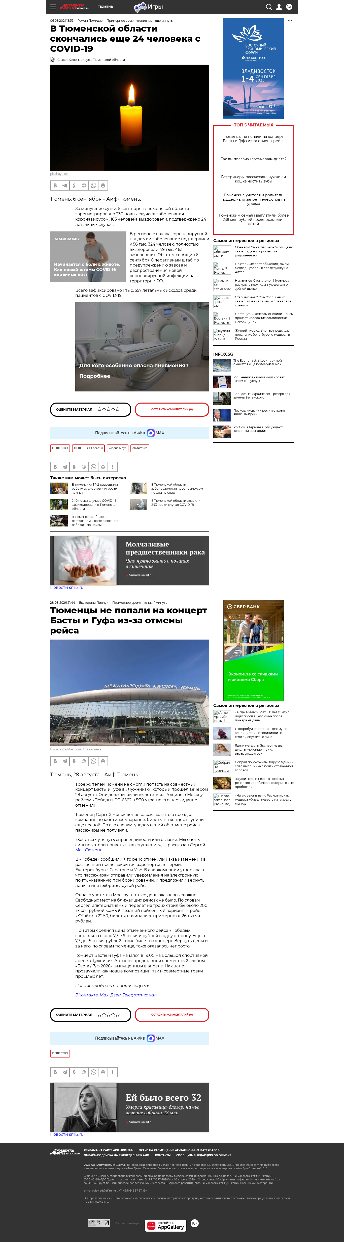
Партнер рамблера (127, 1223)
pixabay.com (60, 174)
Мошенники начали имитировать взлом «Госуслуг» (259, 379)
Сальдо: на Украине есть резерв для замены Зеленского (261, 395)
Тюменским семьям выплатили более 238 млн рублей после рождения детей (254, 219)
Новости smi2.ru (67, 587)
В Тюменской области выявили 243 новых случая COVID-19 (175, 503)
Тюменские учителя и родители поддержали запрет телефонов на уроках (254, 199)
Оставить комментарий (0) (172, 409)
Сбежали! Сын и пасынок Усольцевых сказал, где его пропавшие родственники (264, 251)
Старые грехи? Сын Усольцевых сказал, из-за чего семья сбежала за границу (263, 301)
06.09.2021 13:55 (62, 20)
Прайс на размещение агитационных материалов (179, 1150)
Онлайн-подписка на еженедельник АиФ (116, 1155)
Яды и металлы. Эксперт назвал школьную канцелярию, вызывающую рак (260, 749)
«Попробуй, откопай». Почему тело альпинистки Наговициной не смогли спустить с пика (263, 733)
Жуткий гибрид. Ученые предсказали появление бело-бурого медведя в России (264, 334)
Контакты (162, 1155)
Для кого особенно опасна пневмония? (134, 365)
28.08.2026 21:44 (62, 602)
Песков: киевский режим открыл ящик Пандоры (259, 412)
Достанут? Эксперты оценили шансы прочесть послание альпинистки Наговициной (264, 318)
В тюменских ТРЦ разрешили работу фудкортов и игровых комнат (95, 488)
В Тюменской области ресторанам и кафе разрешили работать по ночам (96, 521)
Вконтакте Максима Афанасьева (75, 749)
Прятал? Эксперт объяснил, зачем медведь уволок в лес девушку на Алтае (262, 268)
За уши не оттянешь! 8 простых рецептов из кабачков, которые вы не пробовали (264, 783)
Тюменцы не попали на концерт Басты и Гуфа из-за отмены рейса (254, 139)
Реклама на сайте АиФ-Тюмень (108, 1150)
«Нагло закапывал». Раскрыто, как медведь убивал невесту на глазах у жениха (263, 799)
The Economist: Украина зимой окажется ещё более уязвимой (257, 362)
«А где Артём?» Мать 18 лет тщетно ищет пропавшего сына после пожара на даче (262, 716)
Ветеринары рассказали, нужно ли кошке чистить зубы (253, 179)
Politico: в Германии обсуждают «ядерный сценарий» (258, 429)
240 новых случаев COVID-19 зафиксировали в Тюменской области (95, 505)
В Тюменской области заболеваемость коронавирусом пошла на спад (177, 488)
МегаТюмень (88, 850)
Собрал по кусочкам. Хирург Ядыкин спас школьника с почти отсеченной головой (264, 766)
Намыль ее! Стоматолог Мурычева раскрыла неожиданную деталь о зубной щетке (262, 284)
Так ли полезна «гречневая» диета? (254, 159)
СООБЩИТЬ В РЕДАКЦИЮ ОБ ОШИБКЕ (203, 1155)
